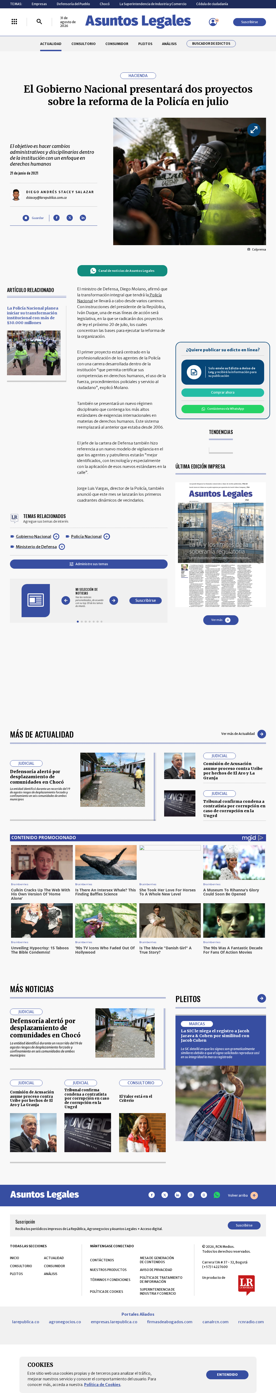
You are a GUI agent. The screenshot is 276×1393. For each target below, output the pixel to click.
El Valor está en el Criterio (135, 1098)
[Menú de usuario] (213, 22)
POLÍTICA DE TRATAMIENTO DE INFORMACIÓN (161, 1280)
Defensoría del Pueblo (73, 4)
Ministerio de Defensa (36, 546)
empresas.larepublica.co (114, 1321)
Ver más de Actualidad (238, 734)
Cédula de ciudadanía (212, 4)
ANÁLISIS (169, 44)
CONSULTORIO (83, 44)
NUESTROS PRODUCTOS (108, 1270)
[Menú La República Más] (14, 22)
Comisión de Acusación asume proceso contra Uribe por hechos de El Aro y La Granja (233, 770)
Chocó (105, 4)
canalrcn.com (215, 1321)
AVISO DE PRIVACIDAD (156, 1270)
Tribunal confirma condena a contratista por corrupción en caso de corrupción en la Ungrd (234, 808)
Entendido (227, 1375)
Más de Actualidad (42, 734)
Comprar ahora (222, 392)
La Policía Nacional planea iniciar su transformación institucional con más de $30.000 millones (32, 315)
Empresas (39, 4)
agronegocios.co (65, 1321)
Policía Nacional (86, 536)
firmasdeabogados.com (169, 1321)
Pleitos (188, 998)
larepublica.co (25, 1321)
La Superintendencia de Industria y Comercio (153, 4)
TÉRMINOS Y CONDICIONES (110, 1280)
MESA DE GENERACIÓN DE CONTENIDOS (157, 1260)
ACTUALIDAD (50, 44)
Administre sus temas (91, 564)
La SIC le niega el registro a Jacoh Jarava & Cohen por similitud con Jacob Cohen (215, 1036)
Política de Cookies (102, 1384)
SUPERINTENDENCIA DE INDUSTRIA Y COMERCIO (158, 1291)
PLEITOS (145, 44)
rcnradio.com (251, 1321)
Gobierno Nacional (33, 536)
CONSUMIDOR (116, 44)
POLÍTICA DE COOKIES (106, 1292)
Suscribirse (249, 22)
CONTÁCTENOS (102, 1260)
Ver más (216, 620)
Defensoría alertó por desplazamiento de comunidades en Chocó (37, 777)
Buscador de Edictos (211, 44)
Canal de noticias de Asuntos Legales (126, 271)
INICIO (14, 1258)
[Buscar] (39, 22)
